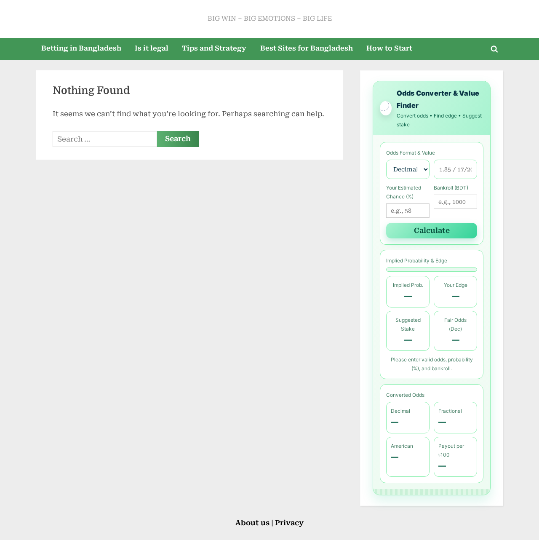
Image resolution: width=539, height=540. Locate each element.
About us (253, 523)
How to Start (389, 48)
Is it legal (151, 48)
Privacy (289, 523)
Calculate (432, 230)
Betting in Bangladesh (81, 48)
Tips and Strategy (214, 48)
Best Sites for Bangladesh (306, 48)
